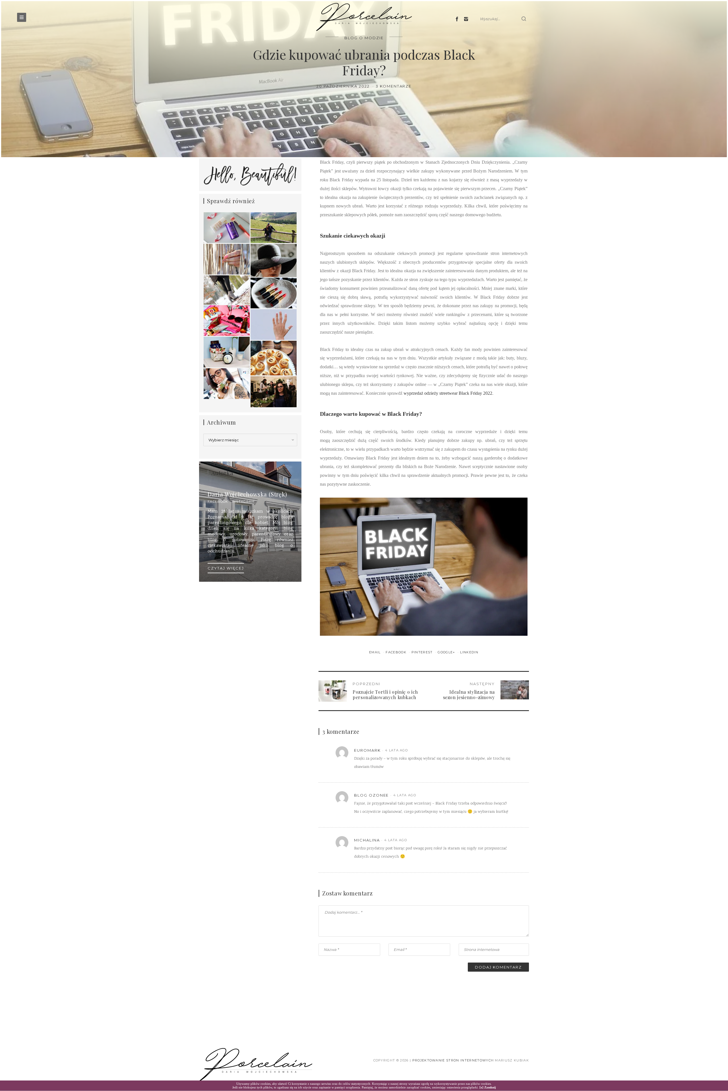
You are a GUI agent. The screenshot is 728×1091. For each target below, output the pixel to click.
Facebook (397, 652)
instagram (243, 502)
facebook (218, 502)
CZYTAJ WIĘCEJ (226, 568)
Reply (506, 750)
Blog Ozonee (371, 795)
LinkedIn (469, 652)
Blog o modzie (363, 38)
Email (375, 652)
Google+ (447, 652)
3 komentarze (393, 86)
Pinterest (422, 652)
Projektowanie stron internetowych (453, 1060)
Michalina (367, 840)
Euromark (367, 750)
